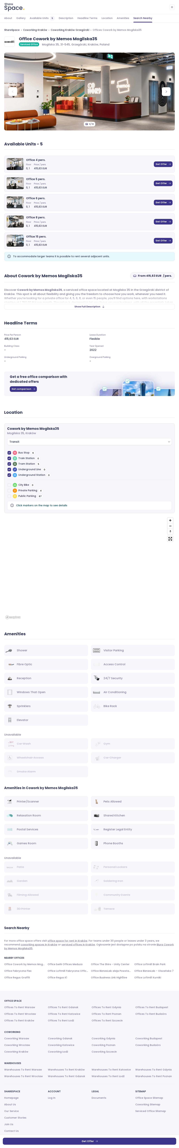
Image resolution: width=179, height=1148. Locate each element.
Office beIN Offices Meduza (65, 964)
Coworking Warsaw (16, 1038)
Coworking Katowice (61, 1045)
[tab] (8, 18)
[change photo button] (166, 91)
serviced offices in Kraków (78, 944)
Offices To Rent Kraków (19, 1020)
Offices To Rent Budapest (151, 1007)
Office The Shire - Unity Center (110, 964)
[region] (89, 568)
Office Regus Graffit (17, 977)
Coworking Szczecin (104, 1051)
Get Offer (161, 164)
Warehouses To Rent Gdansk (66, 1076)
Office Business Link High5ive (109, 977)
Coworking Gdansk (60, 1038)
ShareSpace (12, 30)
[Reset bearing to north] (170, 531)
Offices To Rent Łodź (61, 1020)
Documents (99, 1098)
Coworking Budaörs (148, 1045)
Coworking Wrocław (17, 1045)
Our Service (11, 1111)
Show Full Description (87, 306)
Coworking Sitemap (147, 1104)
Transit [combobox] (14, 442)
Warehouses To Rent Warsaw (23, 1069)
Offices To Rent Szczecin (107, 1020)
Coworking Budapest (148, 1038)
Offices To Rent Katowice (64, 1014)
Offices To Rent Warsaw (19, 1007)
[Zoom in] (170, 520)
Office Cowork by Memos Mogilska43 (24, 964)
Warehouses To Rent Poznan (153, 1076)
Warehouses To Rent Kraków (66, 1069)
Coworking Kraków (35, 30)
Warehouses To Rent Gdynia (153, 1069)
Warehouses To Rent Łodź (108, 1076)
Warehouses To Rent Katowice (111, 1069)
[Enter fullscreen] (170, 539)
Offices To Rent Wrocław (20, 1014)
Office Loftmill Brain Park (150, 964)
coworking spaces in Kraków (39, 944)
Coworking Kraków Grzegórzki (70, 30)
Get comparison (21, 389)
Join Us (8, 1124)
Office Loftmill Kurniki (147, 977)
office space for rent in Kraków (67, 941)
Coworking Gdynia (103, 1038)
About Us (10, 1104)
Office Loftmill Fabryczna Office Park (68, 971)
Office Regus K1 (57, 977)
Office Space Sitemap (149, 1098)
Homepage (11, 1098)
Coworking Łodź (58, 1051)
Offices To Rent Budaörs (151, 1014)
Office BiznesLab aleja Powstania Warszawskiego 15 (111, 971)
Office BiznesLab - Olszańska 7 (154, 971)
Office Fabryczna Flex (17, 971)
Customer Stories (15, 1117)
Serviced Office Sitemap (150, 1111)
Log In (51, 1098)
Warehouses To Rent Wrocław (23, 1076)
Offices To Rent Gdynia (106, 1007)
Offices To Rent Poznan (106, 1014)
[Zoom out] (170, 526)
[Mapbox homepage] (13, 617)
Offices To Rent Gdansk (63, 1007)
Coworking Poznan (103, 1045)
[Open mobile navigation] (172, 7)
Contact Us (11, 1131)
